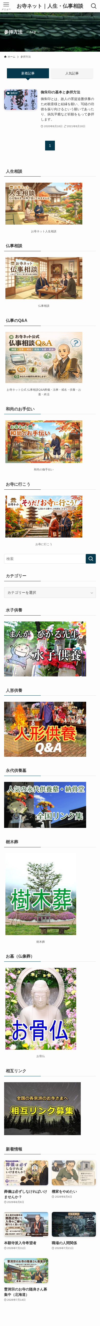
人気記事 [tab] (72, 73)
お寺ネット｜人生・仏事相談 (50, 6)
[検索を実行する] (91, 559)
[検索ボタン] (94, 6)
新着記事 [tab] (28, 73)
